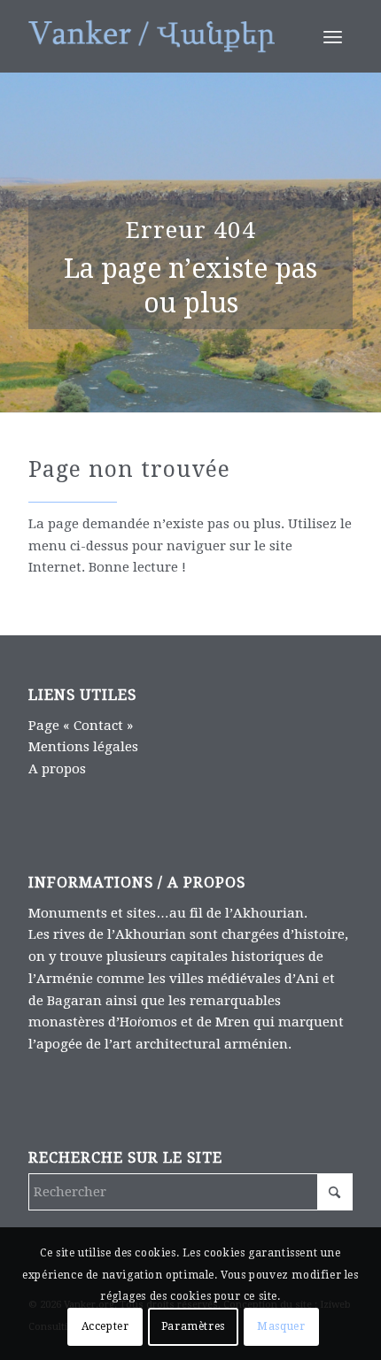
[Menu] (333, 36)
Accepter (105, 1326)
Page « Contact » (80, 726)
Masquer (281, 1326)
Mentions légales (83, 747)
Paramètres (193, 1326)
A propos (57, 769)
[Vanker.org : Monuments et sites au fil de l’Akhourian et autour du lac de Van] (157, 36)
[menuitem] (333, 36)
